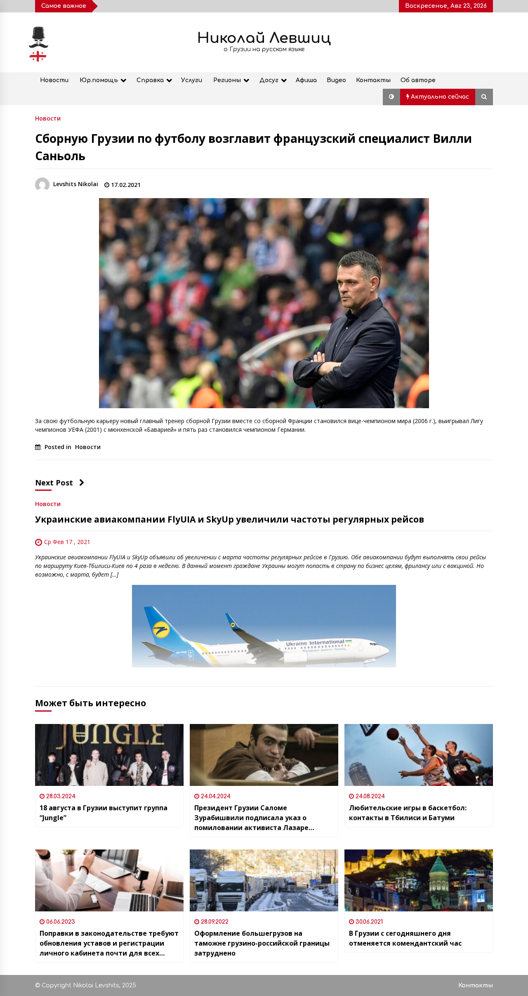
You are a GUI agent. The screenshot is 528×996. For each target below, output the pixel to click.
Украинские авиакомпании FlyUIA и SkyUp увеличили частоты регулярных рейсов (229, 519)
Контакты (373, 80)
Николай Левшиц (264, 38)
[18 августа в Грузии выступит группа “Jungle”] (109, 755)
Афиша (306, 80)
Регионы (227, 80)
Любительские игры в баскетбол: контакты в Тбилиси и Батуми (408, 812)
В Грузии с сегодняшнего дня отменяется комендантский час (405, 938)
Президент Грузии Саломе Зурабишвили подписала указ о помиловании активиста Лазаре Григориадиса (251, 818)
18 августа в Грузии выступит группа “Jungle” (103, 812)
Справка (150, 80)
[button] (391, 97)
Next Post (54, 482)
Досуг (268, 80)
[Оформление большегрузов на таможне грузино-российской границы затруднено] (264, 880)
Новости (54, 80)
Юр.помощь (99, 80)
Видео (336, 80)
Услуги (191, 80)
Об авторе (418, 80)
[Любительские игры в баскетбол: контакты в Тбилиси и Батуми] (418, 755)
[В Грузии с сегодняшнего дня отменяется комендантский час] (418, 880)
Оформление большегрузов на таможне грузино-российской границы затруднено (262, 943)
